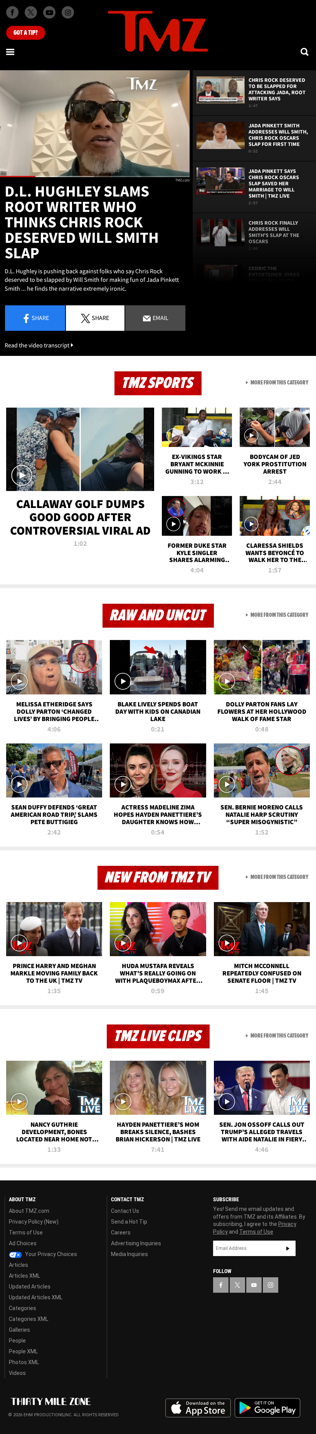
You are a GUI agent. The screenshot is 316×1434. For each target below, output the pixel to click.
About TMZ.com (29, 1211)
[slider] (95, 177)
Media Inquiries (129, 1254)
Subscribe (288, 1248)
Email (159, 318)
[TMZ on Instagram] (68, 12)
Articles (18, 1265)
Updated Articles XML (35, 1297)
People (17, 1340)
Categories (22, 1308)
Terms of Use (26, 1232)
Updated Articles (29, 1286)
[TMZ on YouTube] (254, 1285)
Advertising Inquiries (136, 1243)
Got (25, 33)
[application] (95, 123)
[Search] (305, 52)
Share (40, 318)
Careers (121, 1232)
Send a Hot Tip (129, 1222)
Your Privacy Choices (50, 1254)
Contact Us (125, 1211)
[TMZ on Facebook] (12, 12)
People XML (23, 1351)
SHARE (100, 318)
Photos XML (24, 1362)
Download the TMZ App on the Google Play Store (267, 1408)
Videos (17, 1373)
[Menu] (11, 52)
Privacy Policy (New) (34, 1222)
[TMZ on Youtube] (49, 12)
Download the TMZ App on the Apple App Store (198, 1408)
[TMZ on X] (31, 12)
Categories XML (28, 1319)
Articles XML (24, 1276)
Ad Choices (23, 1243)
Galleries (19, 1330)
